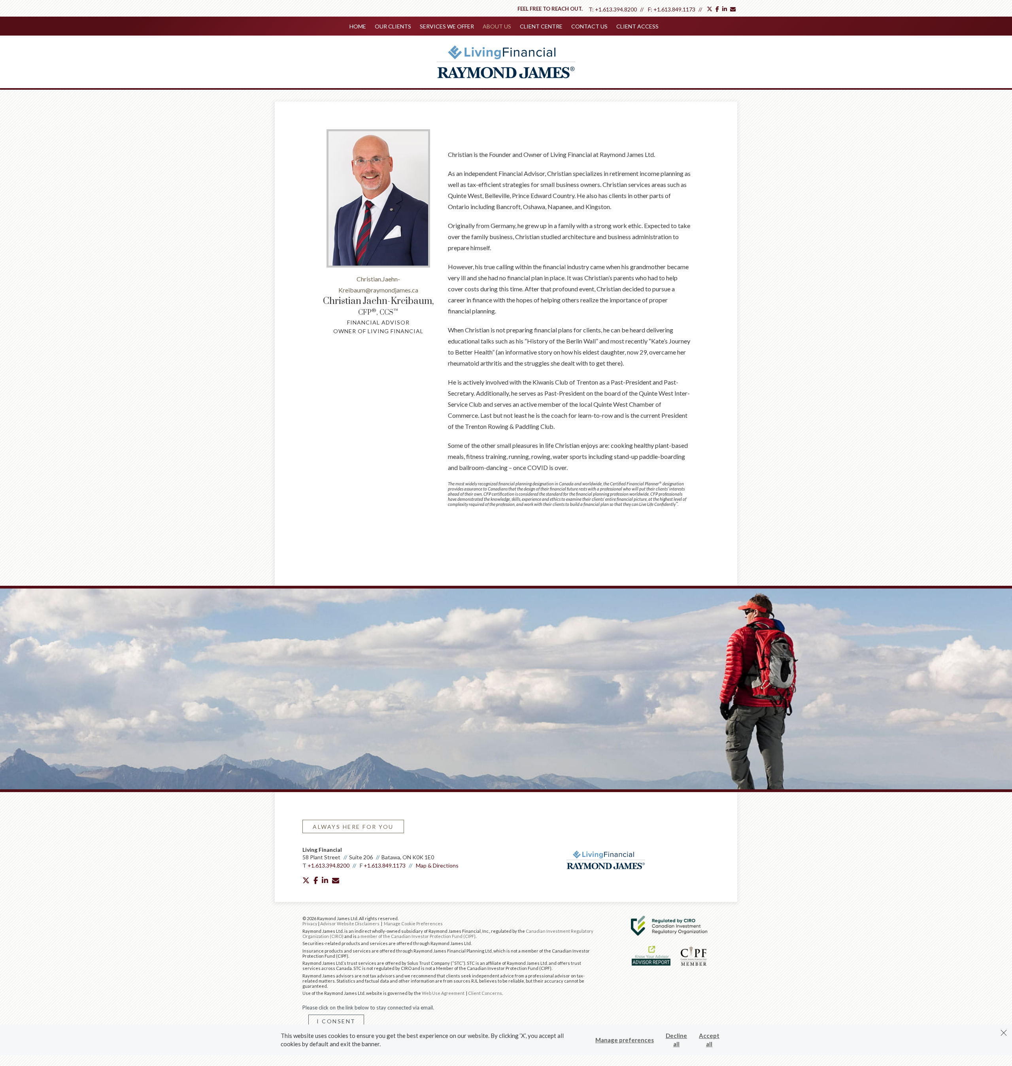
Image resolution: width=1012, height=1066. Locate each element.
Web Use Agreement (443, 993)
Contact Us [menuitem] (589, 26)
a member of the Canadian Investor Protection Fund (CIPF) (416, 936)
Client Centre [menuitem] (541, 26)
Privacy (309, 923)
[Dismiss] (1003, 1032)
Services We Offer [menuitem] (447, 26)
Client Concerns (485, 993)
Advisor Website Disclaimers (350, 923)
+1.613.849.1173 (674, 9)
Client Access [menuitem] (637, 26)
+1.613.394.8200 (616, 9)
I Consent (336, 1021)
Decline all (676, 1039)
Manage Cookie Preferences (413, 923)
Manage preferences (624, 1039)
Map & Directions (437, 865)
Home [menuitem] (357, 26)
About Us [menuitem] (497, 26)
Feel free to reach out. (550, 9)
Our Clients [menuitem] (393, 26)
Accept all (709, 1039)
